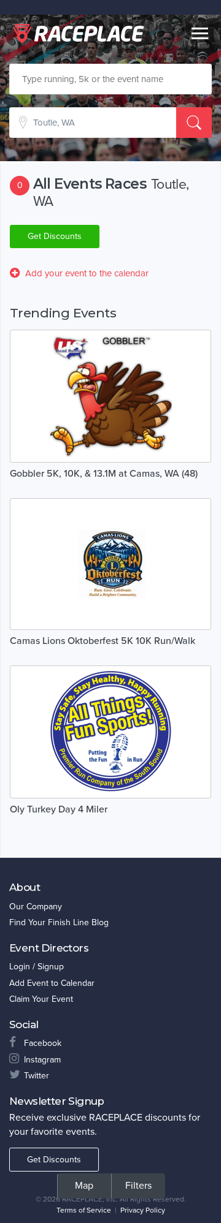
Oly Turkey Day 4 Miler (58, 809)
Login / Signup (36, 966)
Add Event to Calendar (52, 983)
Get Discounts (55, 236)
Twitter (36, 1075)
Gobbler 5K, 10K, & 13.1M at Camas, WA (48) (104, 474)
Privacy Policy (142, 1210)
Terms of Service (83, 1210)
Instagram (42, 1060)
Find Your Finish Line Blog (59, 922)
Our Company (35, 906)
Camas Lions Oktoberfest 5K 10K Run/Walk (102, 641)
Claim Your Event (41, 999)
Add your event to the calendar (87, 273)
